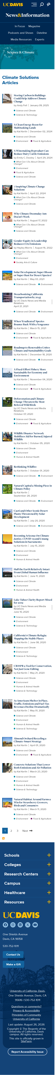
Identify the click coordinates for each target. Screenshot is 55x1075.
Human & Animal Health (27, 456)
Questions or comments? (26, 1006)
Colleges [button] (12, 864)
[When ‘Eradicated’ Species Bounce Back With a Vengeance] (7, 321)
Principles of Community (26, 1015)
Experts (39, 39)
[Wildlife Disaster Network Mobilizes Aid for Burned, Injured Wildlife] (7, 433)
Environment (22, 141)
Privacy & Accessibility (26, 1010)
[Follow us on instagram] (13, 924)
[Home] (21, 915)
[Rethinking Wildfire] (7, 467)
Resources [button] (14, 902)
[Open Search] (41, 4)
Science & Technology (26, 114)
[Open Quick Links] (48, 4)
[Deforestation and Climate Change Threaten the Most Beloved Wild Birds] (7, 398)
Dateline (42, 33)
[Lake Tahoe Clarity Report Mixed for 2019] (7, 600)
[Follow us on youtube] (35, 924)
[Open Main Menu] (34, 4)
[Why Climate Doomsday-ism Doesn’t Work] (7, 213)
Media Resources (21, 39)
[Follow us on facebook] (5, 924)
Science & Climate (20, 52)
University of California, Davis (27, 991)
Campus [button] (12, 883)
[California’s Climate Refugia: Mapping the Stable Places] (7, 635)
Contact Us (13, 954)
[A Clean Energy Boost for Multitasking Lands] (7, 124)
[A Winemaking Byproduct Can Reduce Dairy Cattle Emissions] (7, 151)
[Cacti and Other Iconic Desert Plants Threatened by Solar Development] (7, 510)
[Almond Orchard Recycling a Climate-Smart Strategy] (7, 738)
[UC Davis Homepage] (13, 4)
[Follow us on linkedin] (20, 924)
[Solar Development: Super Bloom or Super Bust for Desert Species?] (7, 272)
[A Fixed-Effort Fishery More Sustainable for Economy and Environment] (7, 369)
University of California (26, 1019)
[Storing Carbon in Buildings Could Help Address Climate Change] (7, 95)
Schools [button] (11, 855)
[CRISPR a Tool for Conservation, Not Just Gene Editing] (7, 666)
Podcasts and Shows (20, 33)
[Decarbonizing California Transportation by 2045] (7, 294)
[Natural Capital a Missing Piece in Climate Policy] (7, 485)
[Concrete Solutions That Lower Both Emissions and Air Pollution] (7, 764)
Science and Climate (26, 110)
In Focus (20, 26)
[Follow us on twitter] (27, 924)
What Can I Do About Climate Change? (29, 162)
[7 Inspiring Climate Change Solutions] (7, 186)
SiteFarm (26, 1041)
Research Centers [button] (21, 874)
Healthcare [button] (14, 893)
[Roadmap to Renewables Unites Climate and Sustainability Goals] (7, 347)
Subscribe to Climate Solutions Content (3, 838)
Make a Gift (13, 964)
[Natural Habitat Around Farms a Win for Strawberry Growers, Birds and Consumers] (7, 799)
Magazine (34, 26)
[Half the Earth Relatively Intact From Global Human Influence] (7, 569)
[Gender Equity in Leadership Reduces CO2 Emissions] (7, 241)
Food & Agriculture (42, 141)
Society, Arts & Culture (26, 262)
